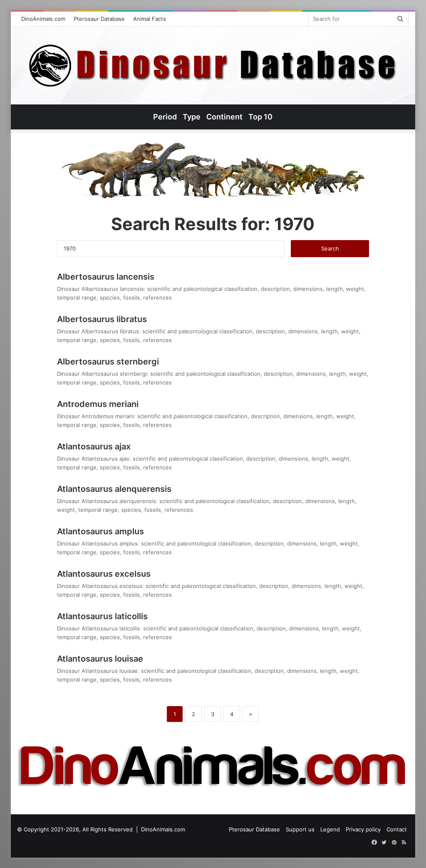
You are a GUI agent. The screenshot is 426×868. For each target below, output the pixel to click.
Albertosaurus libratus (102, 319)
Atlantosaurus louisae (100, 659)
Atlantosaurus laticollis (102, 616)
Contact (396, 829)
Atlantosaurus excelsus (104, 574)
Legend (330, 829)
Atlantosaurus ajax (94, 446)
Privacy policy (363, 829)
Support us (300, 829)
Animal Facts (149, 18)
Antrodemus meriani (98, 404)
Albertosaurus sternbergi (108, 362)
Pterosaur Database (99, 18)
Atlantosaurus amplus (100, 531)
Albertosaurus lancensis (105, 277)
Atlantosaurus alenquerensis (114, 489)
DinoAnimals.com (43, 18)
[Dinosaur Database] (212, 65)
